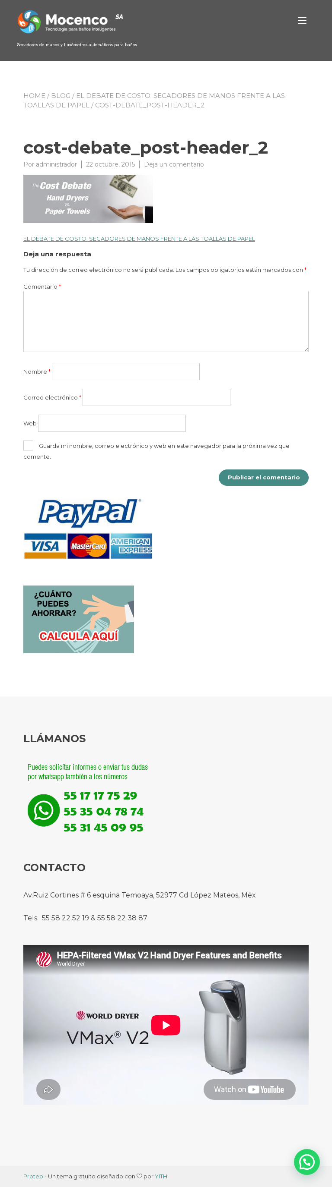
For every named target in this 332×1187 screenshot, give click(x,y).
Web (30, 423)
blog (60, 95)
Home (34, 95)
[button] (307, 1162)
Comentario (42, 286)
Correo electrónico (52, 397)
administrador (56, 164)
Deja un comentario (174, 164)
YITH (161, 1176)
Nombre (37, 371)
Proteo (33, 1176)
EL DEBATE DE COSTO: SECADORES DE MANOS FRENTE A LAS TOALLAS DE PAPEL (139, 238)
